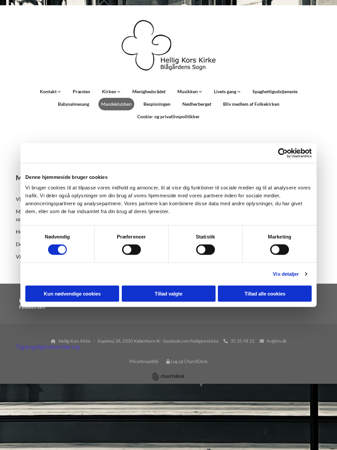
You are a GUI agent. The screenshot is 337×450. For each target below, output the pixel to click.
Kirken (109, 91)
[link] (50, 91)
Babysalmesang (73, 104)
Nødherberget (196, 104)
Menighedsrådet (149, 91)
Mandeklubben (116, 104)
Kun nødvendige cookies (72, 293)
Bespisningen (156, 104)
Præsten (81, 91)
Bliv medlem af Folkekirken (251, 104)
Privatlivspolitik (144, 361)
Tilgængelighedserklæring (48, 347)
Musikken (188, 91)
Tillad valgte (168, 293)
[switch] (131, 249)
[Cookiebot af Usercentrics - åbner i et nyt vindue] (283, 153)
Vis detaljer (286, 274)
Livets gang (225, 91)
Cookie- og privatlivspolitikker (168, 116)
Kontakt (49, 91)
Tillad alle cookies (265, 293)
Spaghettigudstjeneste (275, 91)
